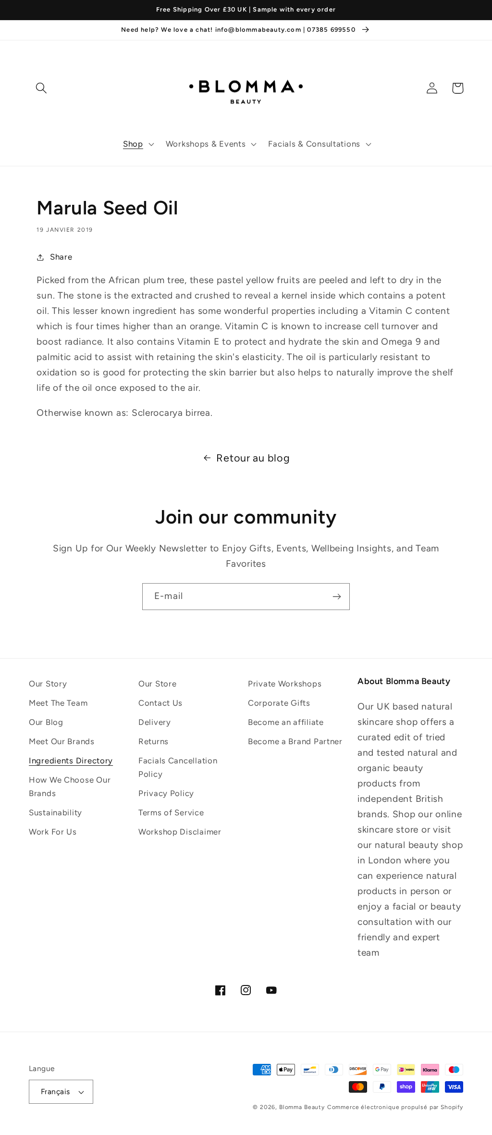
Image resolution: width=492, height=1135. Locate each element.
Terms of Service (171, 812)
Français (55, 1091)
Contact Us (160, 703)
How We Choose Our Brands (70, 786)
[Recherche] (41, 88)
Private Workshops (284, 683)
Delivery (154, 722)
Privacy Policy (166, 793)
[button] (137, 144)
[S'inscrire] (336, 596)
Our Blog (46, 722)
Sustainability (55, 812)
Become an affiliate (286, 722)
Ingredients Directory (71, 760)
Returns (153, 741)
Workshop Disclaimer (179, 831)
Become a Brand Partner (295, 741)
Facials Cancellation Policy (177, 767)
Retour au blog (253, 457)
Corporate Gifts (279, 703)
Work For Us (53, 831)
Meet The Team (58, 703)
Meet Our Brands (62, 741)
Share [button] (61, 257)
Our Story (48, 683)
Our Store (157, 683)
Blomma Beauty (302, 1107)
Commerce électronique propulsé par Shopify (395, 1107)
